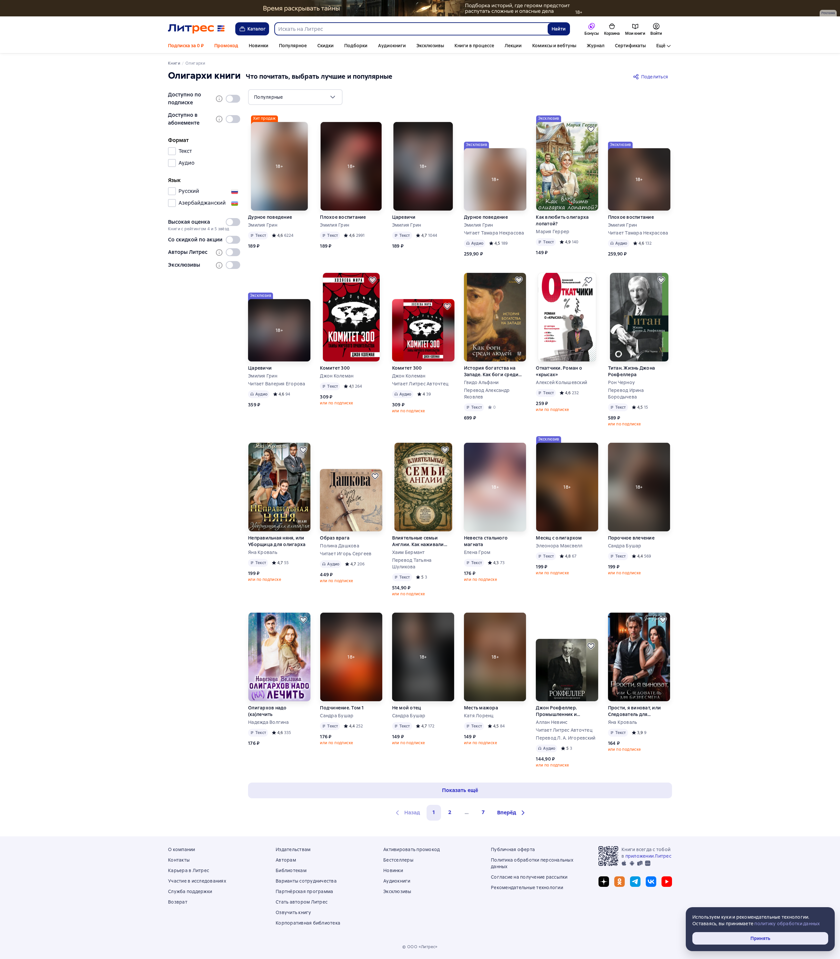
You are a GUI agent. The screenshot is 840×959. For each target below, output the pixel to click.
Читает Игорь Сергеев (345, 554)
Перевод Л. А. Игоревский (565, 738)
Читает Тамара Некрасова (494, 233)
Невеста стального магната (486, 541)
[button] (512, 813)
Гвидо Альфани (481, 382)
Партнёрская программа (304, 891)
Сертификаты (630, 46)
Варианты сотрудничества (306, 881)
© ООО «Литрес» (420, 947)
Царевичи (404, 217)
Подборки (356, 46)
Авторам (286, 860)
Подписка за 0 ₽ (186, 46)
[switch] (233, 99)
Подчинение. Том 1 (342, 708)
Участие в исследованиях (197, 881)
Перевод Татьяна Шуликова (412, 563)
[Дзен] (603, 881)
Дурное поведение (270, 217)
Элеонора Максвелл (559, 546)
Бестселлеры (398, 860)
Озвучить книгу (293, 912)
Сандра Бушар (624, 546)
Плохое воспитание (343, 217)
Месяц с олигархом (559, 538)
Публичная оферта (513, 849)
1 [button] (433, 812)
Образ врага (334, 538)
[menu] (295, 97)
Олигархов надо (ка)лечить (267, 711)
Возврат (177, 902)
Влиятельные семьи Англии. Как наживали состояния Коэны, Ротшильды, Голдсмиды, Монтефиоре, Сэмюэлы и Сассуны (421, 541)
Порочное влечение (631, 538)
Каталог (256, 29)
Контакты (179, 860)
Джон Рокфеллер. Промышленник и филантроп (556, 711)
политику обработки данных (787, 924)
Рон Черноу (621, 382)
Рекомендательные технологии (527, 887)
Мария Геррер (552, 232)
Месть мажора (481, 708)
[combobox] (411, 29)
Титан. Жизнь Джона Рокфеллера (631, 371)
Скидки (325, 46)
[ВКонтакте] (651, 881)
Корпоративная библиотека (308, 923)
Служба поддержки (190, 891)
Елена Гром (477, 552)
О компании (181, 849)
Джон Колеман (336, 376)
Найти (559, 29)
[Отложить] (591, 129)
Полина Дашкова (339, 546)
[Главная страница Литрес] (196, 28)
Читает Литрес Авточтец (420, 384)
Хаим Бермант (408, 552)
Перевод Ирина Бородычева (626, 393)
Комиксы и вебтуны (554, 46)
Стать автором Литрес (301, 902)
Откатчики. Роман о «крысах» (559, 371)
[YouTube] (667, 881)
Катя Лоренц (479, 716)
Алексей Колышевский (561, 382)
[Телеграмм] (635, 881)
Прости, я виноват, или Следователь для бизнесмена (634, 711)
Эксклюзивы (430, 46)
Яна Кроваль (262, 552)
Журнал (595, 46)
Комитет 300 (335, 368)
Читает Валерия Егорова (276, 384)
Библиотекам (291, 870)
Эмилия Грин (262, 225)
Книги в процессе (474, 46)
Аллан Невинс (551, 722)
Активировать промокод (411, 849)
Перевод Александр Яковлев (487, 393)
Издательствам (293, 849)
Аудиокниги (392, 46)
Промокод (226, 46)
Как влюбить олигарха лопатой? (562, 220)
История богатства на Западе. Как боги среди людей (491, 371)
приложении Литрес (648, 856)
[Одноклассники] (619, 881)
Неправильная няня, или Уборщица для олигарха (276, 541)
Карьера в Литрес (188, 870)
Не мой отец (406, 708)
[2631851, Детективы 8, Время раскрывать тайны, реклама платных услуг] (420, 8)
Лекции (513, 46)
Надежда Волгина (268, 722)
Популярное (293, 46)
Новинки (258, 46)
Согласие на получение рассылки (529, 877)
